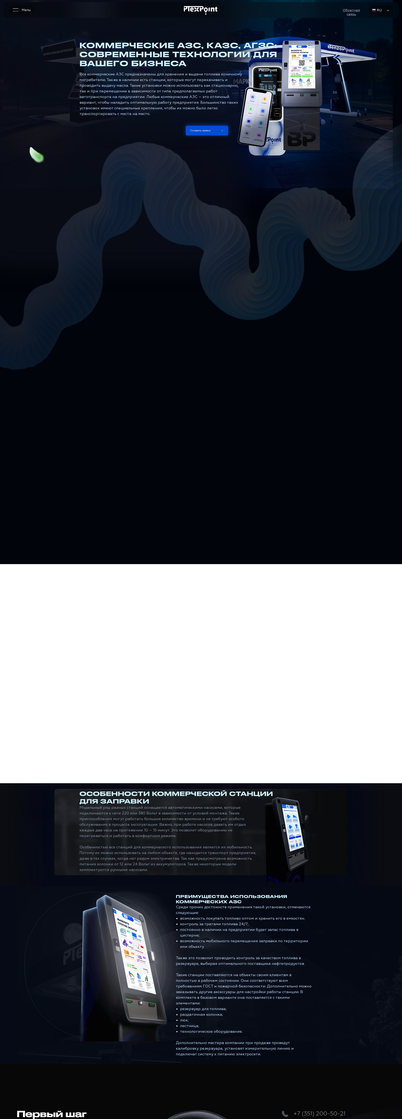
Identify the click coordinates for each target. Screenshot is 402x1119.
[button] (351, 12)
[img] (200, 11)
